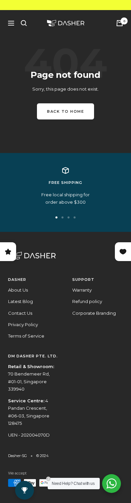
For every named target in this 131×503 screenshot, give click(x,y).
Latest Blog (20, 301)
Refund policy (87, 301)
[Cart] (119, 23)
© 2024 (42, 455)
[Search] (24, 23)
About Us (18, 290)
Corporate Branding (94, 313)
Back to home (65, 111)
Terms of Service (26, 336)
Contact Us (20, 313)
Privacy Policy (23, 324)
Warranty (82, 290)
